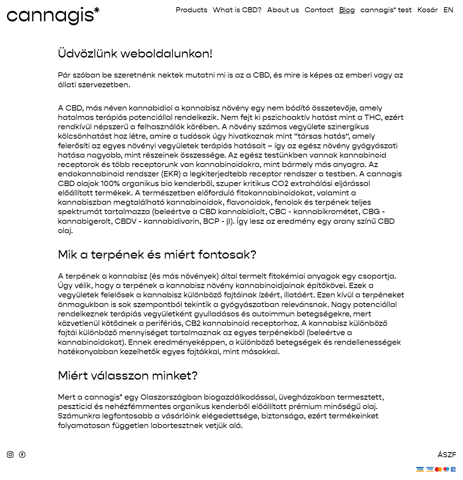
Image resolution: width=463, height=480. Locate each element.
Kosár (427, 10)
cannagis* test (386, 10)
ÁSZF (447, 455)
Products (191, 10)
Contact (319, 10)
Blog (347, 10)
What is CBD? (237, 10)
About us (283, 10)
